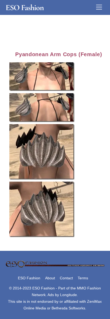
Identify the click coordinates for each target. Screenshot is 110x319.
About (50, 278)
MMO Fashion (89, 288)
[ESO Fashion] (55, 267)
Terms (83, 278)
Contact (66, 278)
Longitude (68, 295)
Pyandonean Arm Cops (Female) (58, 54)
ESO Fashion (29, 278)
